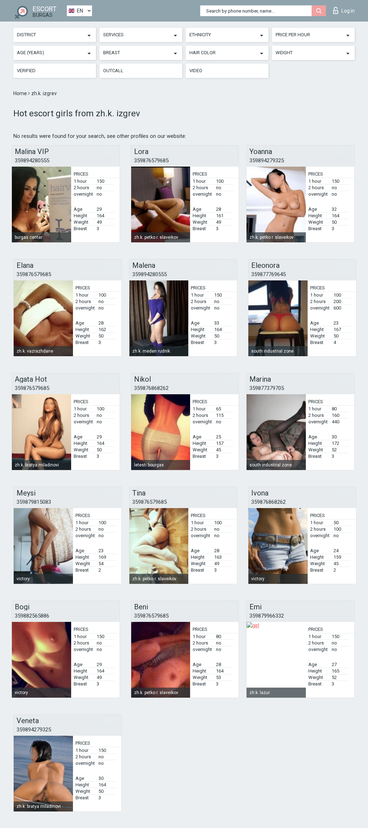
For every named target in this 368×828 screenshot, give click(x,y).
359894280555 (32, 160)
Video (195, 70)
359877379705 (266, 388)
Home (20, 93)
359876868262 (151, 388)
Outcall (113, 70)
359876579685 (151, 160)
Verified (26, 70)
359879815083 (34, 502)
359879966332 (266, 616)
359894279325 (266, 160)
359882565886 (32, 616)
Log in (348, 11)
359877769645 (268, 274)
